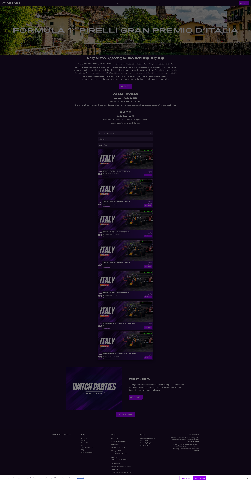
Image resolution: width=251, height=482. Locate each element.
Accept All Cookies (200, 478)
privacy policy (81, 478)
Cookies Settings (185, 478)
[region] (125, 478)
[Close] (248, 478)
